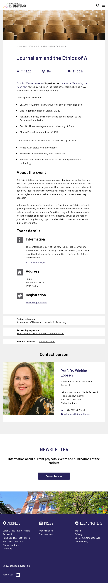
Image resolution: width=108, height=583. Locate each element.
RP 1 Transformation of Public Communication (40, 333)
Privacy (78, 534)
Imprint (78, 530)
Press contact (46, 534)
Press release (46, 530)
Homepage (22, 46)
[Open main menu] (103, 5)
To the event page (35, 262)
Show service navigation (16, 565)
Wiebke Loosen (47, 341)
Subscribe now (54, 476)
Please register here (36, 302)
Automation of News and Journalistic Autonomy (41, 322)
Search (98, 5)
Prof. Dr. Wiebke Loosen (29, 83)
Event (32, 46)
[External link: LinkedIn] (18, 575)
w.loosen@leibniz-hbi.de (77, 413)
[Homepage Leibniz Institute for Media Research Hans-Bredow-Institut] (14, 6)
